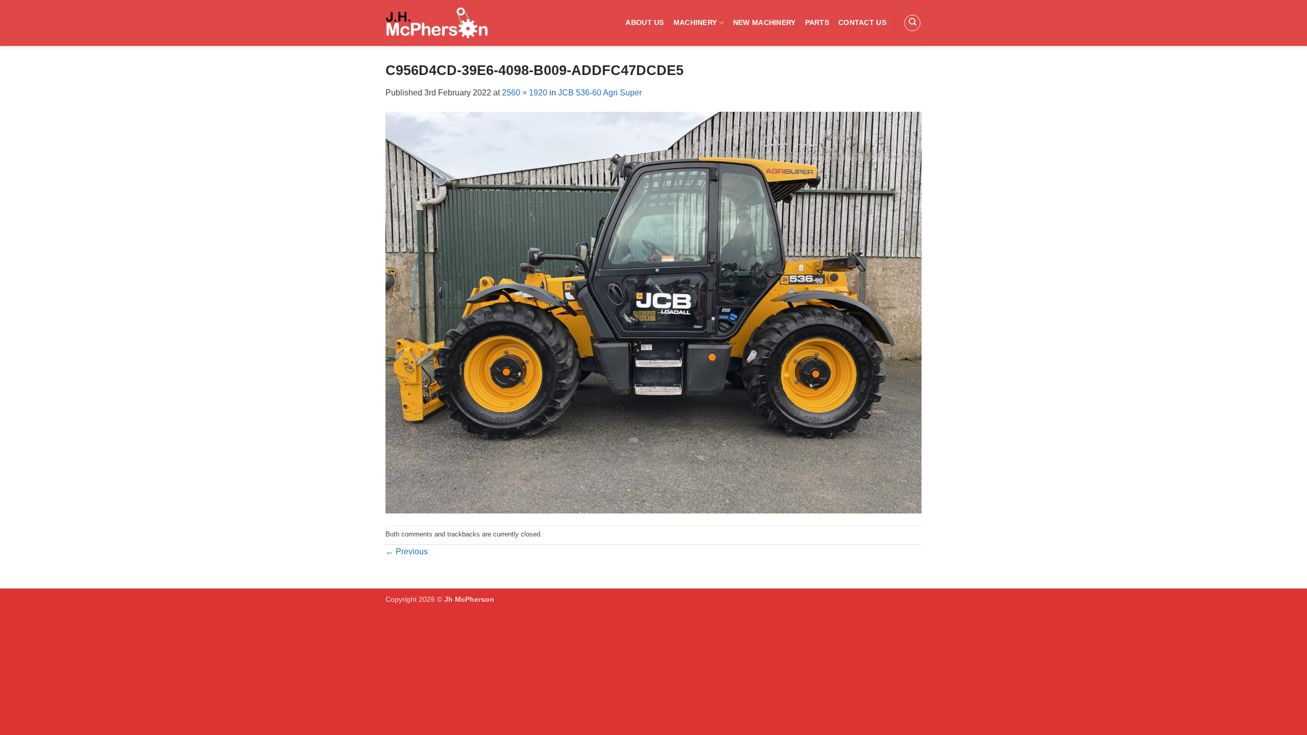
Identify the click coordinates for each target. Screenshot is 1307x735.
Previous (406, 551)
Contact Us (862, 22)
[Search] (912, 23)
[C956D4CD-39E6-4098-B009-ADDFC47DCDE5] (653, 312)
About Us (644, 22)
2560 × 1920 (524, 92)
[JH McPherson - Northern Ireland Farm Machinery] (436, 23)
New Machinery (764, 22)
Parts (817, 22)
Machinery (695, 22)
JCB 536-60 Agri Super (600, 92)
